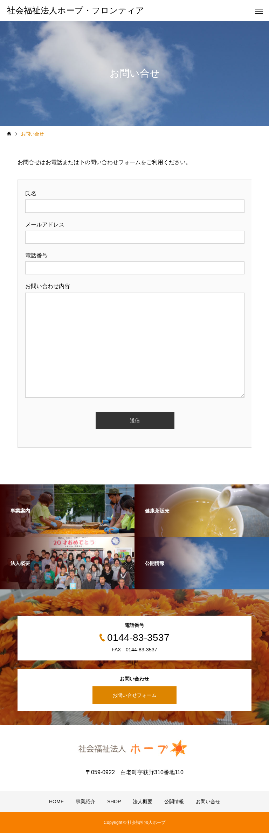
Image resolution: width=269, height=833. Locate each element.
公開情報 (174, 801)
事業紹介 (85, 801)
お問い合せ (208, 801)
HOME (56, 801)
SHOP (114, 801)
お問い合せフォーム (134, 695)
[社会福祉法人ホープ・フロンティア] (134, 749)
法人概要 (142, 801)
